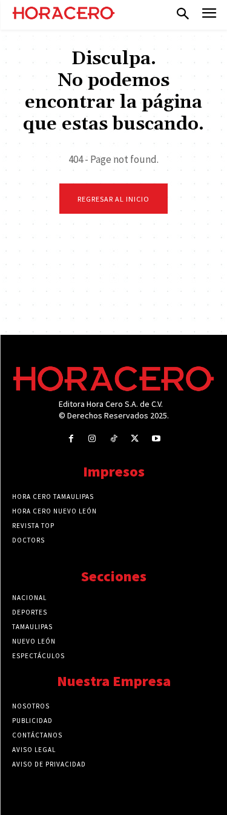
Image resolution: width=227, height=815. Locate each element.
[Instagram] (92, 438)
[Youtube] (155, 438)
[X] (134, 438)
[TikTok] (113, 438)
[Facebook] (71, 438)
